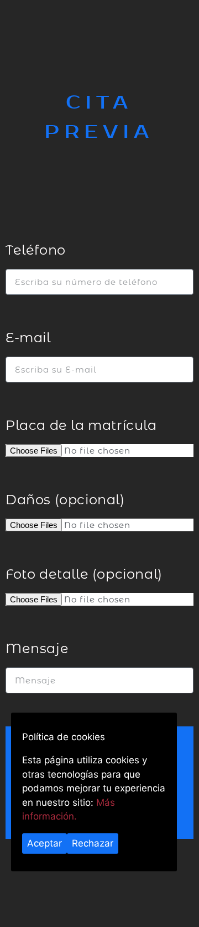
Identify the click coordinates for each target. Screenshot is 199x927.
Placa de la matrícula (81, 425)
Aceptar (44, 843)
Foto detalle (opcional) (84, 574)
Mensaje (37, 648)
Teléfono (36, 250)
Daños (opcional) (65, 500)
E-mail (28, 338)
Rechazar (92, 843)
